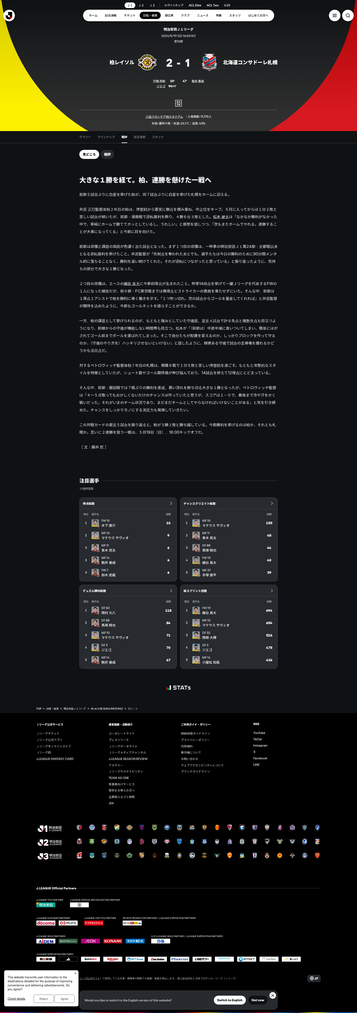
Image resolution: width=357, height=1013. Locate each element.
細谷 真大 (132, 283)
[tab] (85, 137)
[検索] (348, 15)
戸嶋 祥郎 (159, 81)
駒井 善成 (198, 81)
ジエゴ (161, 86)
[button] (334, 15)
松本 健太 (221, 216)
